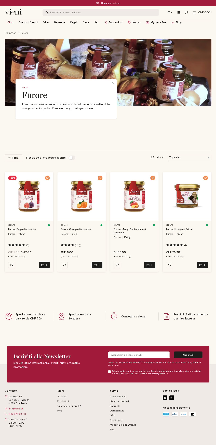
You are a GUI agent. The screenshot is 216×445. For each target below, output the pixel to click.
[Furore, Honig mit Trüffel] (187, 196)
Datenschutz (117, 410)
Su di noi (62, 396)
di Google (189, 362)
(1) (71, 245)
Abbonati (188, 354)
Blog (59, 410)
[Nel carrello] (44, 265)
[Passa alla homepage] (21, 12)
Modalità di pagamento (123, 424)
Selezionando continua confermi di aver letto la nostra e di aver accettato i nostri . (156, 372)
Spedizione (116, 420)
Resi (112, 429)
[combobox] (104, 12)
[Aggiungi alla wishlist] (11, 265)
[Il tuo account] (186, 12)
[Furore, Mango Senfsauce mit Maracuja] (134, 196)
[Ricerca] (46, 12)
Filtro (15, 158)
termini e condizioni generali (152, 373)
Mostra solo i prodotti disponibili (46, 157)
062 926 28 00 (17, 414)
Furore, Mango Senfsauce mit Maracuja (130, 231)
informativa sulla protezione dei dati (183, 371)
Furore (11, 233)
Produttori (63, 401)
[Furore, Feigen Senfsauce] (29, 196)
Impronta (115, 405)
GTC (112, 415)
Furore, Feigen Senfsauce (22, 229)
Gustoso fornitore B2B (69, 405)
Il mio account (118, 396)
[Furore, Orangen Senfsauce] (81, 196)
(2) (19, 245)
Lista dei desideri (119, 401)
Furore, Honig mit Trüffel (179, 229)
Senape (11, 225)
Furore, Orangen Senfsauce (76, 229)
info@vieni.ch (16, 408)
